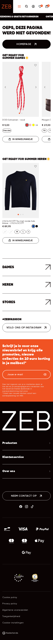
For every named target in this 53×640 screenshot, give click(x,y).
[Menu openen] (19, 6)
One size (7, 130)
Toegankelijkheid (11, 616)
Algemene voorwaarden (15, 610)
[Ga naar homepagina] (6, 6)
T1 (50, 130)
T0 (44, 130)
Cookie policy (9, 597)
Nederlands (12, 633)
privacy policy (34, 391)
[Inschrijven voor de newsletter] (44, 374)
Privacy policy (9, 603)
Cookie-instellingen (13, 623)
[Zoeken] (26, 6)
